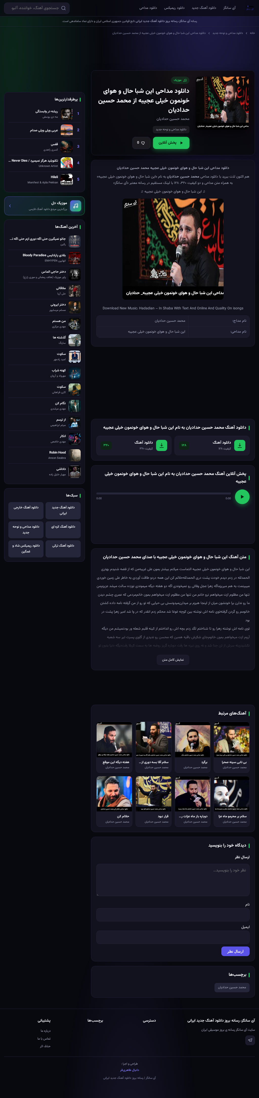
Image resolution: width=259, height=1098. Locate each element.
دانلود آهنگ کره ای (63, 526)
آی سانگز (229, 8)
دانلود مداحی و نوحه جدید (227, 33)
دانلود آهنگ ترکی (63, 545)
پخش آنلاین (168, 143)
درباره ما (46, 1031)
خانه (252, 33)
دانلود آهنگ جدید (204, 8)
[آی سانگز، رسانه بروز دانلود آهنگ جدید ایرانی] (250, 8)
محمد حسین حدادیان (232, 987)
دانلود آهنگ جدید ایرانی (63, 510)
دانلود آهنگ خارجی (26, 507)
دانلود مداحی (148, 8)
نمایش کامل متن (173, 659)
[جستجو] (63, 8)
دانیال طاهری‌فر (129, 1070)
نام (247, 905)
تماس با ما (44, 1038)
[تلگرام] (250, 1040)
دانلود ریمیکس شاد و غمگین (26, 548)
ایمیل (245, 927)
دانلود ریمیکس (174, 8)
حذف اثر (45, 1046)
